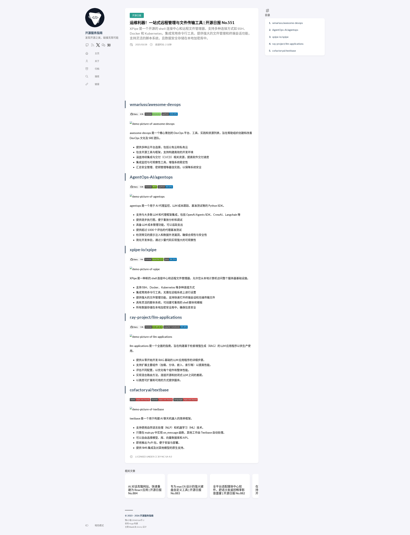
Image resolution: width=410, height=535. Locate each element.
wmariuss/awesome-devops (287, 22)
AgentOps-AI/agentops (285, 29)
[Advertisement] (191, 73)
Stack (131, 527)
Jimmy (139, 527)
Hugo (131, 523)
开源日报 (136, 15)
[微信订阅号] (103, 45)
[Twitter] (98, 45)
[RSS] (92, 45)
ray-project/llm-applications (287, 43)
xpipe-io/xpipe (280, 36)
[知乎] (109, 45)
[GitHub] (87, 45)
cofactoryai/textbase (284, 50)
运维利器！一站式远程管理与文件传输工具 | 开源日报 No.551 (182, 22)
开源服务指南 (93, 33)
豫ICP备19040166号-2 (134, 520)
